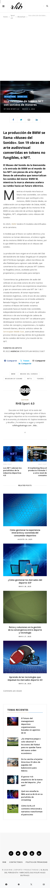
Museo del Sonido (29, 374)
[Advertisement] (25, 49)
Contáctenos (16, 862)
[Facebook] (13, 119)
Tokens (40, 379)
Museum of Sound (13, 379)
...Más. (34, 425)
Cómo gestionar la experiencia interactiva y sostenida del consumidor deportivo (25, 533)
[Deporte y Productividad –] (16, 6)
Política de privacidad (36, 862)
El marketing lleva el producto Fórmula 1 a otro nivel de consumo (37, 472)
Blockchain (10, 97)
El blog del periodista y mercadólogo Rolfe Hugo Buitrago (26, 873)
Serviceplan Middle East (13, 331)
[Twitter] (21, 119)
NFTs (29, 379)
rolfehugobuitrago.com (21, 425)
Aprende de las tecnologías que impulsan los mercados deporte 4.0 (25, 678)
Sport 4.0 (22, 97)
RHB (4, 862)
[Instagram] (25, 853)
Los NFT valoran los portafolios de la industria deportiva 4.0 (12, 472)
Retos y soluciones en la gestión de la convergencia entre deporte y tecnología (25, 630)
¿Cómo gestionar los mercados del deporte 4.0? (25, 581)
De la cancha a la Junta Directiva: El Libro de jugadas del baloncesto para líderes (31, 765)
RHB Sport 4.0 (13, 109)
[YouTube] (32, 853)
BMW (14, 224)
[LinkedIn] (37, 119)
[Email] (29, 119)
